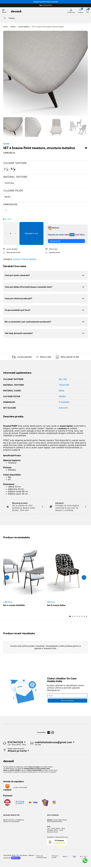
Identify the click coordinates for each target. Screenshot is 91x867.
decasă (16, 11)
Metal (61, 390)
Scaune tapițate (23, 27)
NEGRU (62, 396)
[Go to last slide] (7, 577)
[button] (13, 127)
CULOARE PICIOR (13, 190)
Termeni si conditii (55, 856)
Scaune (13, 27)
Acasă (5, 27)
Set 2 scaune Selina (56, 605)
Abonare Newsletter (67, 701)
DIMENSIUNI (10, 204)
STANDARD (64, 402)
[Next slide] (84, 577)
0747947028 (45, 5)
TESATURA (64, 385)
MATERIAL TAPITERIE (15, 176)
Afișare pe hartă (17, 750)
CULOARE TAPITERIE (15, 163)
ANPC (65, 856)
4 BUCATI (63, 408)
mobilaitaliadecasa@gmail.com (53, 742)
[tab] (70, 616)
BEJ (60, 379)
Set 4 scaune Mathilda (14, 605)
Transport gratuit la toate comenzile (45, 2)
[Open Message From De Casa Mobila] (85, 861)
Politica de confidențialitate (41, 856)
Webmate (15, 858)
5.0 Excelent (59, 840)
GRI (65, 379)
